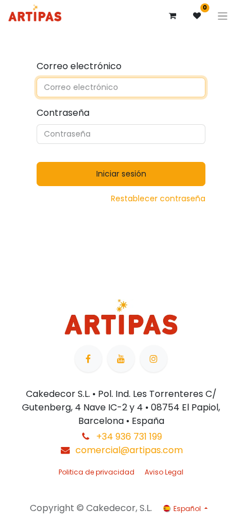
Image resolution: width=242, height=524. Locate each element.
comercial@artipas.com (129, 450)
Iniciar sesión (121, 173)
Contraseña (63, 112)
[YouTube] (121, 358)
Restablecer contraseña (158, 198)
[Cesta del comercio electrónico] (172, 16)
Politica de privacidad (97, 472)
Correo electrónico (79, 66)
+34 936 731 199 (129, 436)
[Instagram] (153, 358)
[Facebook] (88, 358)
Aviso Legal (164, 472)
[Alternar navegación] (223, 15)
